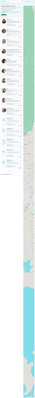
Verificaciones (8, 3)
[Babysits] (3, 1)
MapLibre (28, 396)
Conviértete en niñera (29, 1)
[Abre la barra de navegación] (33, 1)
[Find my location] (33, 10)
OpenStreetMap (31, 396)
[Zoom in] (33, 7)
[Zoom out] (33, 8)
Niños (3, 3)
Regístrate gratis (4, 14)
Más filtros (13, 3)
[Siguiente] (14, 171)
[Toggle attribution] (33, 396)
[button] (24, 200)
